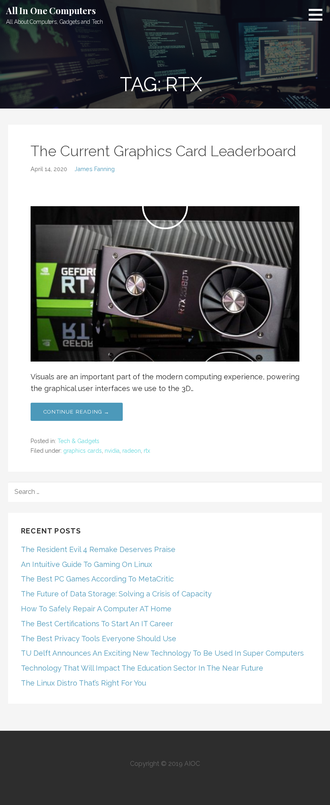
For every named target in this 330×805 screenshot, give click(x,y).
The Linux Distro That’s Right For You (83, 683)
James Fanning (94, 168)
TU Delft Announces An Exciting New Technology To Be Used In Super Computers (162, 653)
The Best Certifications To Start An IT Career (97, 623)
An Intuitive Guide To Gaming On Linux (86, 564)
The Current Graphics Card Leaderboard (163, 150)
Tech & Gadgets (78, 441)
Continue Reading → (76, 412)
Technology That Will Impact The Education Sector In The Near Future (142, 668)
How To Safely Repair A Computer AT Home (96, 608)
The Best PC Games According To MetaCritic (97, 579)
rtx (147, 450)
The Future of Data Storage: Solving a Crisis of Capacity (116, 594)
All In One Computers (51, 10)
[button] (318, 14)
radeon (131, 450)
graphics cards (82, 450)
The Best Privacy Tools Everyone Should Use (98, 638)
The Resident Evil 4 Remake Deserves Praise (98, 549)
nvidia (112, 450)
